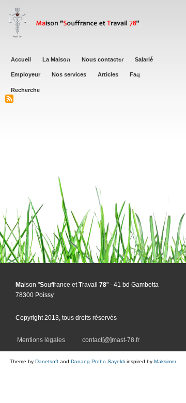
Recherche (25, 90)
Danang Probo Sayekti (98, 361)
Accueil (21, 59)
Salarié (144, 59)
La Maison (56, 59)
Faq (135, 74)
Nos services (69, 74)
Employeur (25, 74)
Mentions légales (41, 340)
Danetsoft (46, 361)
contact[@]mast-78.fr (111, 340)
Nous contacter (102, 59)
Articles (108, 74)
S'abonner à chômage (9, 99)
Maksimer (165, 361)
